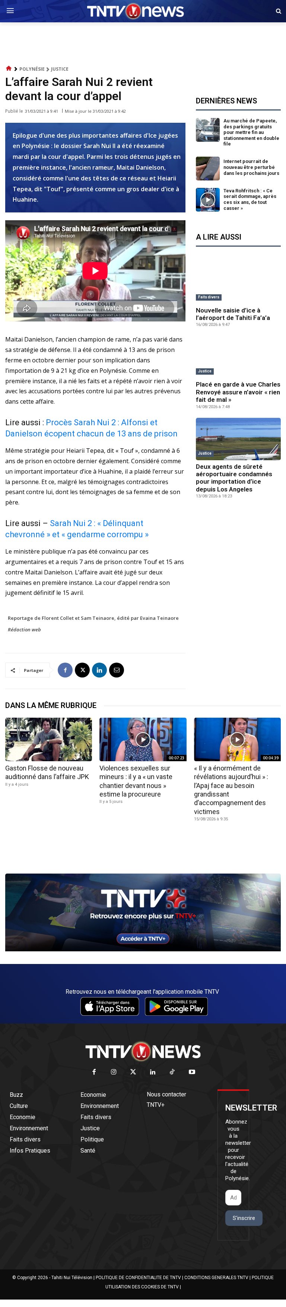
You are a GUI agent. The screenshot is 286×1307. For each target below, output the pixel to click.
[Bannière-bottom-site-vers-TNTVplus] (143, 949)
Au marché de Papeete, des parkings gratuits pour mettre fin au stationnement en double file (251, 132)
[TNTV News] (143, 1051)
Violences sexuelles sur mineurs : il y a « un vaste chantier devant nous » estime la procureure (135, 781)
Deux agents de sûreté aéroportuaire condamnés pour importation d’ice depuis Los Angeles (234, 478)
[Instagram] (114, 1072)
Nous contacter (166, 1094)
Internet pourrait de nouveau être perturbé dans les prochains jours (251, 167)
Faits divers (208, 297)
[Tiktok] (173, 1072)
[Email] (116, 670)
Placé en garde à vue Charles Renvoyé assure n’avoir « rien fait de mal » (238, 392)
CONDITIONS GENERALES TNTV (216, 1277)
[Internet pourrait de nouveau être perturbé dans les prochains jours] (208, 168)
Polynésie (32, 69)
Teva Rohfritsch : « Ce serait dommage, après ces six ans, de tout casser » (249, 199)
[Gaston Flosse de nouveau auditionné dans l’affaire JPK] (48, 739)
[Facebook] (65, 670)
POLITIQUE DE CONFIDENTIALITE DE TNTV (138, 1277)
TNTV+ (156, 1104)
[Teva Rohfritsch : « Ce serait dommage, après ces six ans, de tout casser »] (208, 200)
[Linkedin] (99, 670)
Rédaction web (24, 629)
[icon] (9, 68)
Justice (60, 69)
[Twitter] (133, 1072)
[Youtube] (192, 1072)
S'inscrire (244, 1218)
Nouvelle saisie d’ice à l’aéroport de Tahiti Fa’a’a (233, 314)
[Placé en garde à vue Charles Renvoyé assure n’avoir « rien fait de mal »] (238, 357)
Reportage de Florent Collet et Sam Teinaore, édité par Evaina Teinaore (93, 618)
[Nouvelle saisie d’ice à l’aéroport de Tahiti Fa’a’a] (238, 283)
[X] (82, 670)
